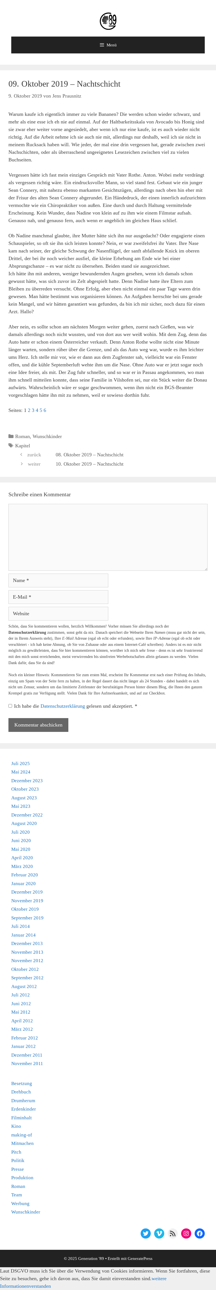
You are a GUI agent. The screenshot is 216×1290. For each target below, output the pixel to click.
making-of (21, 1135)
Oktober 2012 (25, 969)
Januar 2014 (23, 935)
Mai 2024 (20, 772)
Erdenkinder (23, 1109)
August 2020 (24, 823)
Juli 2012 (20, 995)
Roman (22, 436)
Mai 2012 (20, 1012)
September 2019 (27, 918)
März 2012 (22, 1029)
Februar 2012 (24, 1038)
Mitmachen (22, 1143)
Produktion (22, 1177)
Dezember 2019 (27, 892)
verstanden (40, 1286)
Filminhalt (21, 1117)
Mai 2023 (20, 806)
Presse (17, 1169)
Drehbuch (21, 1092)
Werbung (20, 1203)
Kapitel (22, 445)
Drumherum (23, 1100)
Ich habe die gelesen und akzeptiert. (75, 706)
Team (16, 1194)
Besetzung (21, 1083)
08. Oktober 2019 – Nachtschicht (89, 454)
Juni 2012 (21, 1003)
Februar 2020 (24, 875)
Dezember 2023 (27, 780)
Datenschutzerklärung (63, 706)
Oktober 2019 (25, 909)
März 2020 (22, 866)
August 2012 (24, 986)
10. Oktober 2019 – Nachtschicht (89, 464)
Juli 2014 (20, 926)
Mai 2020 (20, 849)
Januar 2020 (23, 883)
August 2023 (24, 797)
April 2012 (22, 1020)
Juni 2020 (21, 840)
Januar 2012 (23, 1046)
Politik (17, 1160)
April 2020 (22, 857)
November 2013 (27, 952)
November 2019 (27, 900)
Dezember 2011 (26, 1055)
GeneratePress (140, 1258)
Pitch (16, 1152)
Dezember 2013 (27, 943)
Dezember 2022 (27, 815)
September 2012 (27, 977)
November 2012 (27, 960)
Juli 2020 (20, 832)
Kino (16, 1126)
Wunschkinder (47, 436)
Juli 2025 (20, 763)
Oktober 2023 (25, 789)
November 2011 (27, 1063)
